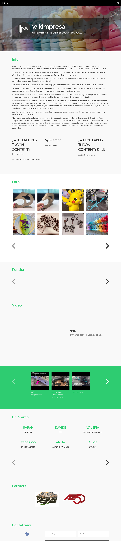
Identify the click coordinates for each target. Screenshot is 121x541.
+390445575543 (51, 145)
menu (5, 3)
